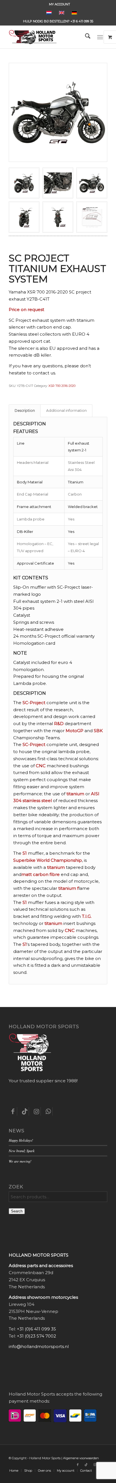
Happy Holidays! (21, 1140)
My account (59, 4)
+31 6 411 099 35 (81, 21)
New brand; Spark (22, 1150)
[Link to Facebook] (77, 1464)
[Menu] (100, 37)
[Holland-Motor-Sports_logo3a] (48, 37)
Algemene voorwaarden (81, 1458)
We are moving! (20, 1161)
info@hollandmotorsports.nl (39, 1346)
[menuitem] (59, 4)
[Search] (84, 37)
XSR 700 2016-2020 (61, 386)
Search (17, 1211)
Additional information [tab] (66, 410)
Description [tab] (25, 410)
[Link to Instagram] (94, 1464)
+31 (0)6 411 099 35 (36, 1329)
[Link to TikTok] (86, 1464)
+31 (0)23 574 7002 (36, 1336)
